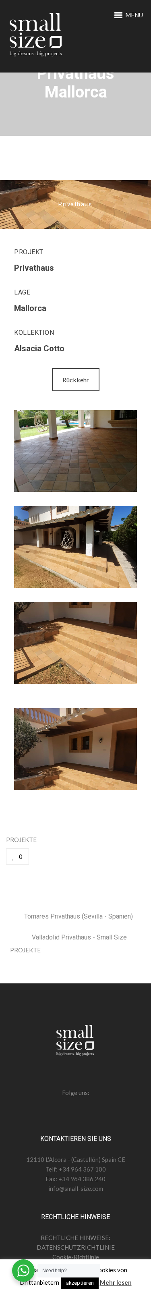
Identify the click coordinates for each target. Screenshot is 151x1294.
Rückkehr (75, 380)
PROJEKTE (21, 839)
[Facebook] (51, 856)
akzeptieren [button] (80, 1282)
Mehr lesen (116, 1282)
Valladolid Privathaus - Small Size (79, 937)
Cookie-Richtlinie (75, 1257)
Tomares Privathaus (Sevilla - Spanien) (78, 916)
